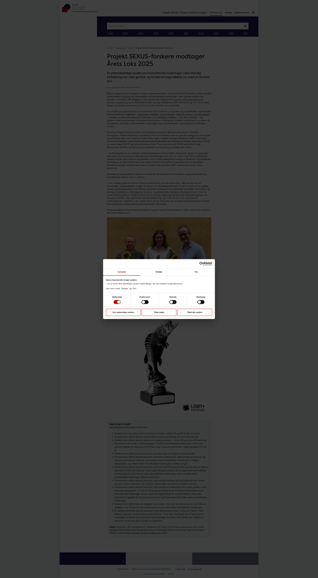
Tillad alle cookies (194, 312)
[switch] (145, 302)
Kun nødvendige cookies (123, 312)
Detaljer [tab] (159, 272)
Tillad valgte (159, 312)
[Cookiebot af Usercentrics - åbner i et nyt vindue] (201, 264)
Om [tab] (196, 272)
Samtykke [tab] (122, 272)
